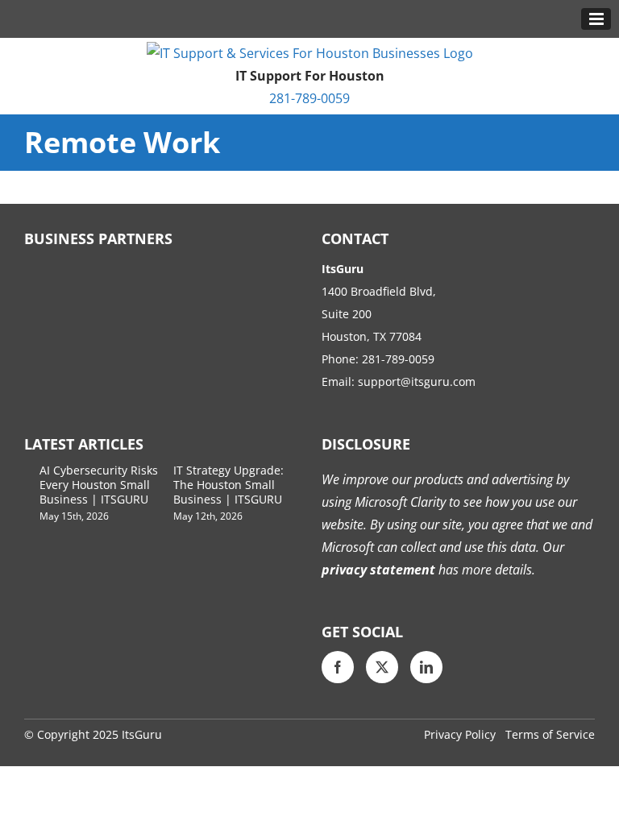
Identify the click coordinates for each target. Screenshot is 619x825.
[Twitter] (382, 667)
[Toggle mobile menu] (596, 19)
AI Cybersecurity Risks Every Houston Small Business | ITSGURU (98, 484)
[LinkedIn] (426, 667)
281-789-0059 (309, 98)
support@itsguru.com (417, 381)
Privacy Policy (460, 734)
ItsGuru (142, 734)
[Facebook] (338, 667)
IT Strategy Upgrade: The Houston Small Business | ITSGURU (228, 484)
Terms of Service (550, 734)
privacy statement (378, 569)
